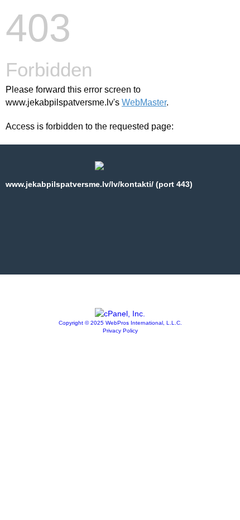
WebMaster (144, 102)
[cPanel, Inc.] (120, 313)
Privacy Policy (120, 331)
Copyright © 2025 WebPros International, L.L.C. (120, 323)
